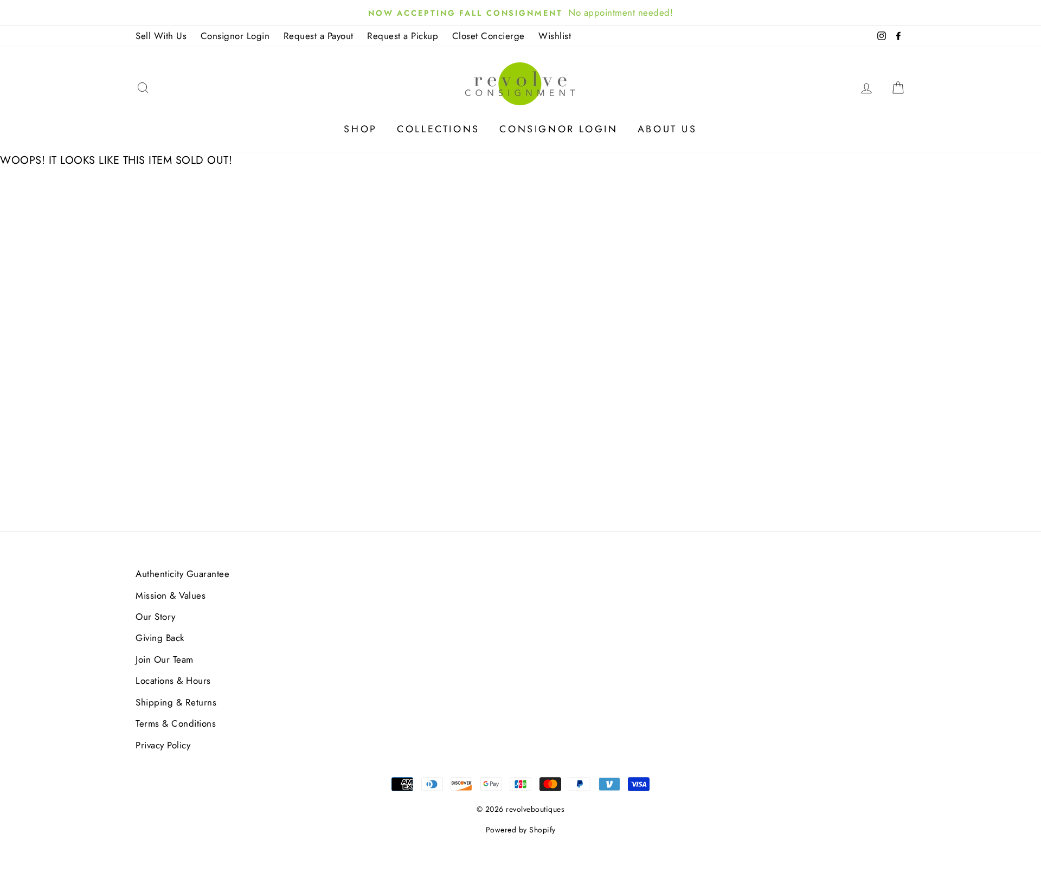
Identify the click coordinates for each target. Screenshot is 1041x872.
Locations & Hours (173, 680)
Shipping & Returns (176, 702)
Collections (438, 129)
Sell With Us (161, 35)
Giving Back (160, 637)
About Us (667, 129)
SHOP (360, 129)
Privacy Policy (163, 745)
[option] (520, 12)
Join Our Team (165, 659)
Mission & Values (170, 595)
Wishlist (554, 35)
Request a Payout (319, 35)
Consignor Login (235, 35)
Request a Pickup (402, 35)
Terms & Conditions (176, 723)
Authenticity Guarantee (182, 573)
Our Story (156, 616)
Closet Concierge (488, 35)
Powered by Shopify (521, 829)
